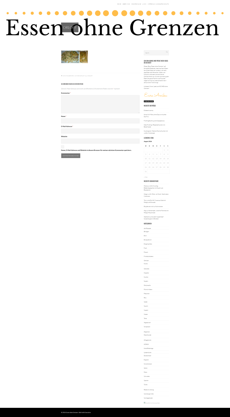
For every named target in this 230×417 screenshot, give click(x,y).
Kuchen (146, 277)
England (146, 360)
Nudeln (146, 281)
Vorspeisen (147, 326)
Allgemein (147, 332)
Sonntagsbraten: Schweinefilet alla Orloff (78, 76)
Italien (145, 368)
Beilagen (146, 231)
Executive (88, 412)
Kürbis (146, 263)
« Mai (145, 177)
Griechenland (148, 364)
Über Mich (126, 4)
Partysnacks (147, 285)
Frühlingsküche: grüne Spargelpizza (154, 120)
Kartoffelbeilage (148, 348)
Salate (145, 302)
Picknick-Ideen (148, 289)
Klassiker (146, 273)
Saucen (146, 306)
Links (144, 4)
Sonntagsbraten (148, 398)
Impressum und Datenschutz (158, 4)
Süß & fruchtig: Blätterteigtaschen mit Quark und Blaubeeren (153, 188)
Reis (145, 297)
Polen (145, 372)
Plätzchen (147, 293)
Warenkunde (147, 335)
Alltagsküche (147, 340)
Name (63, 116)
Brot (145, 235)
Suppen (146, 310)
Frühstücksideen (148, 256)
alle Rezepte (147, 228)
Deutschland (147, 355)
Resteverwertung (149, 389)
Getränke (146, 269)
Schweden (147, 376)
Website (64, 136)
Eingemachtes (148, 244)
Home (119, 4)
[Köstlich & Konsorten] (152, 403)
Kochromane (136, 4)
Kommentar (66, 93)
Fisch (145, 248)
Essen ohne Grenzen (72, 412)
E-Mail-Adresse (67, 126)
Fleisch (146, 252)
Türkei (146, 384)
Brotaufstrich (147, 240)
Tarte (145, 318)
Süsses (146, 314)
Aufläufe (146, 344)
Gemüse (146, 260)
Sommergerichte (149, 394)
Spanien (146, 380)
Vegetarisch (147, 322)
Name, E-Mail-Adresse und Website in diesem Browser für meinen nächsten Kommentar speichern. (96, 150)
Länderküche (147, 352)
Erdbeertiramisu (148, 110)
